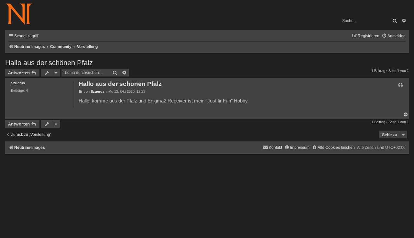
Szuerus (18, 83)
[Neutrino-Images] (22, 14)
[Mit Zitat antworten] (400, 85)
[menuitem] (394, 36)
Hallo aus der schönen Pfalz (49, 63)
